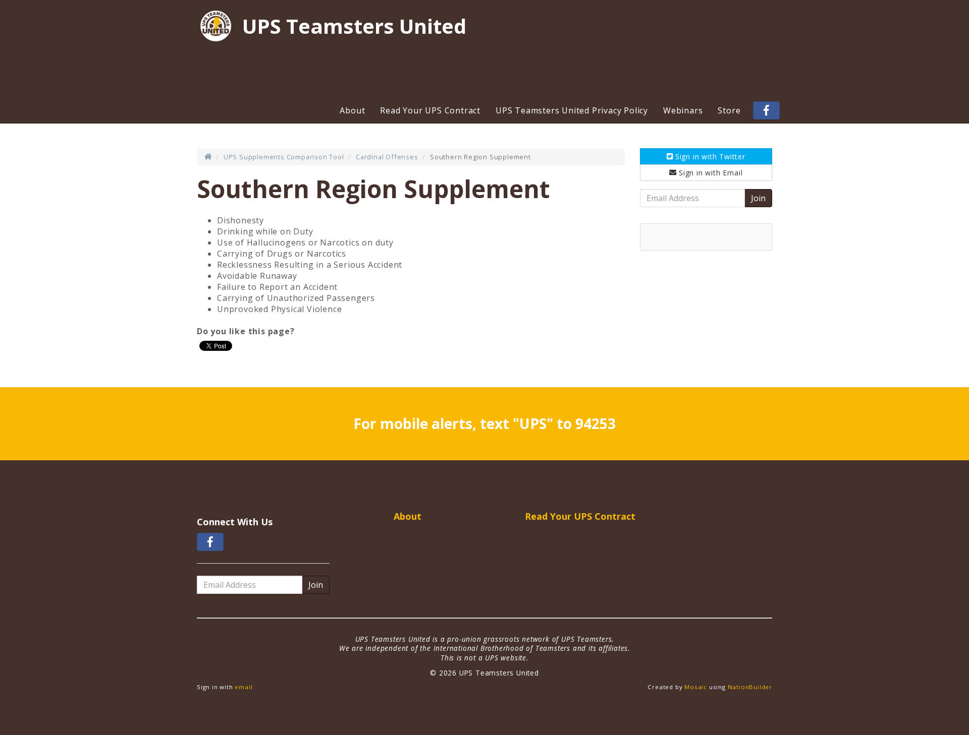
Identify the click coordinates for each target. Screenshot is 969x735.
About (352, 110)
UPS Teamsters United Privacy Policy (572, 110)
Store (729, 110)
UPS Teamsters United (354, 26)
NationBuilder (750, 687)
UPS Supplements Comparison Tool (284, 156)
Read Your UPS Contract (430, 110)
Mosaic (695, 687)
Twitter (710, 156)
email (243, 687)
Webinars (683, 110)
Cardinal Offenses (387, 156)
